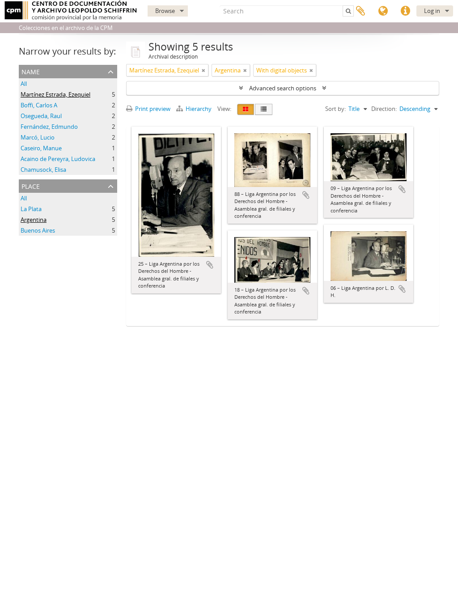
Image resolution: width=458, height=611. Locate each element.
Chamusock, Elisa (43, 169)
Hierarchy (198, 109)
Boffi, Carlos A (39, 105)
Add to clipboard (209, 264)
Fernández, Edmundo (49, 127)
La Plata (31, 209)
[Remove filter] (203, 70)
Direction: (384, 109)
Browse (165, 11)
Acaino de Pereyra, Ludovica (58, 159)
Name (30, 71)
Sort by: (335, 109)
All (24, 84)
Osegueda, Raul (41, 116)
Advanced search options (283, 88)
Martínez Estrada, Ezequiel (55, 94)
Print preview (152, 109)
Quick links (405, 11)
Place (30, 185)
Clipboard (360, 11)
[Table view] (263, 109)
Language (383, 11)
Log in (432, 11)
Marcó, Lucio (38, 137)
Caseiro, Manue (41, 148)
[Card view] (245, 109)
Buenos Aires (38, 230)
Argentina (34, 220)
